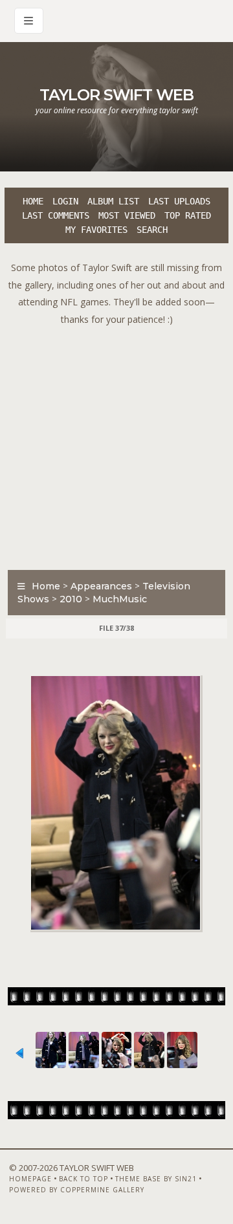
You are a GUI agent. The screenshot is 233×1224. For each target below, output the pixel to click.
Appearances (101, 586)
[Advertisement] (116, 444)
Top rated (187, 215)
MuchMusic (120, 599)
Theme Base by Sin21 (156, 1178)
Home (33, 201)
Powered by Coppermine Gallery (76, 1189)
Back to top (83, 1178)
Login (65, 201)
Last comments (55, 215)
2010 (71, 599)
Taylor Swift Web (116, 94)
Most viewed (126, 215)
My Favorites (96, 229)
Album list (113, 201)
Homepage (30, 1178)
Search (152, 229)
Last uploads (179, 201)
